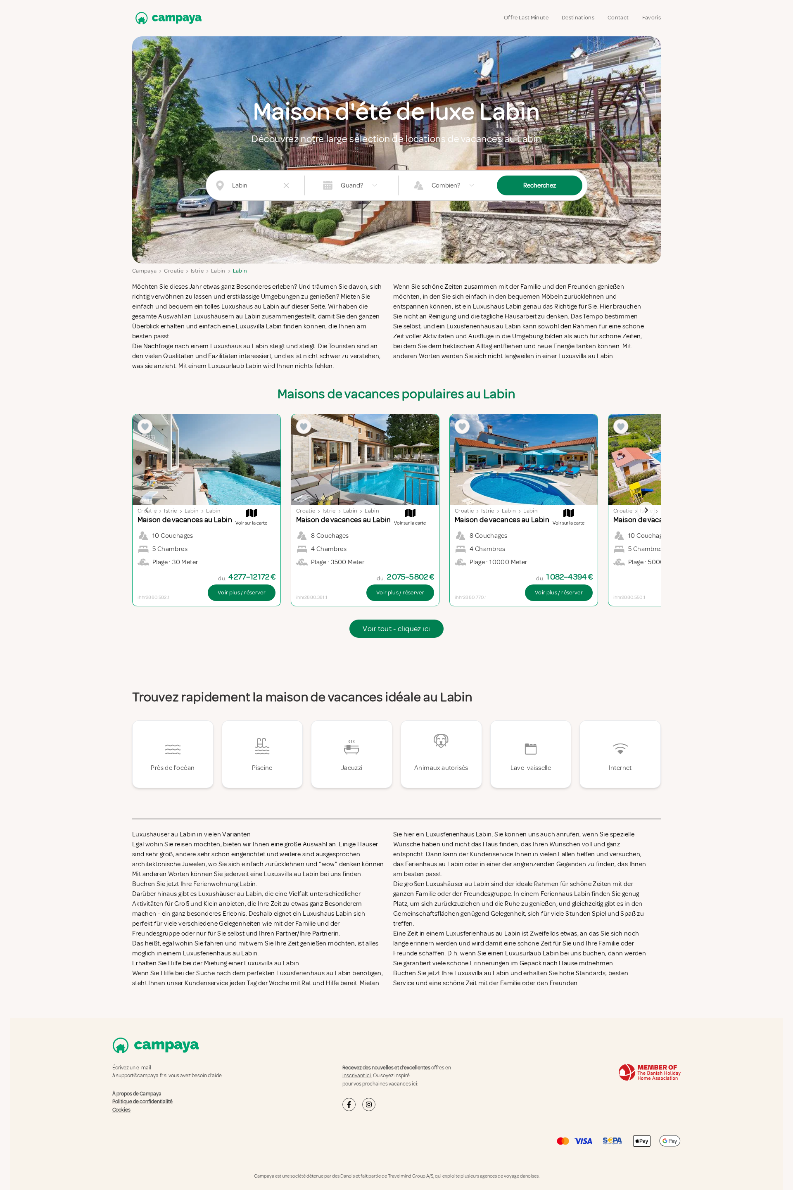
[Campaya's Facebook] (349, 1104)
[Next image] (646, 510)
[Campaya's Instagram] (368, 1104)
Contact (618, 17)
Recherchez (539, 185)
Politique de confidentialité (142, 1101)
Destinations (578, 17)
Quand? (352, 185)
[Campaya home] (167, 18)
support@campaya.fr (139, 1075)
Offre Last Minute (526, 17)
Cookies (121, 1110)
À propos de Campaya (136, 1093)
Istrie (197, 270)
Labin (218, 270)
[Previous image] (147, 510)
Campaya (144, 270)
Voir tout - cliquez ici (396, 628)
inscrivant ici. (357, 1075)
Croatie (173, 270)
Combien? (446, 185)
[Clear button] (286, 185)
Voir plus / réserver (242, 592)
